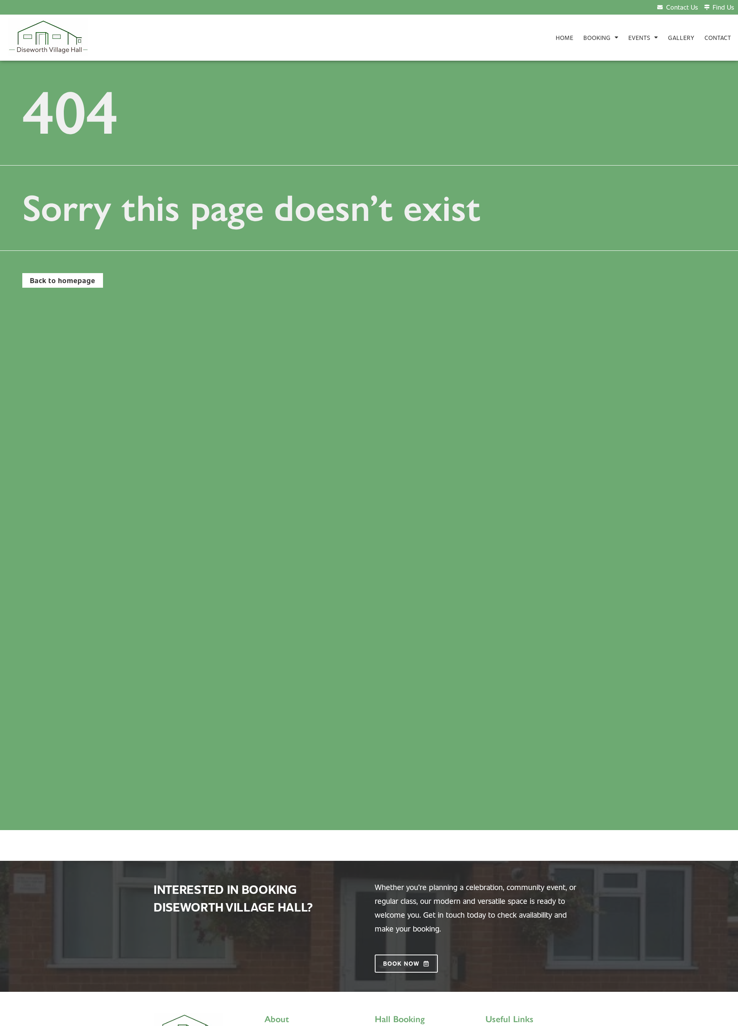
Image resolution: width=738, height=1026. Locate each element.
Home (564, 37)
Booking (597, 37)
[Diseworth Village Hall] (48, 37)
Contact (718, 37)
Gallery (681, 37)
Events (639, 37)
